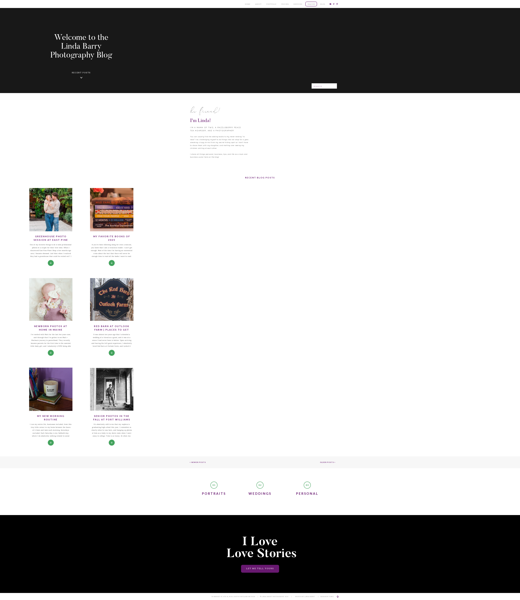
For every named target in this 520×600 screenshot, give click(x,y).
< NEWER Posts (198, 462)
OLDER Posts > (328, 462)
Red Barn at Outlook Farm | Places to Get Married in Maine (111, 329)
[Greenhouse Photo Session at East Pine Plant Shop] (50, 263)
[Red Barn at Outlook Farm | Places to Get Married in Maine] (111, 352)
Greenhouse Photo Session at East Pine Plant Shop (51, 240)
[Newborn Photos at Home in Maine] (50, 352)
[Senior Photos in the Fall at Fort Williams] (111, 442)
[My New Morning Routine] (50, 442)
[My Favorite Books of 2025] (111, 263)
